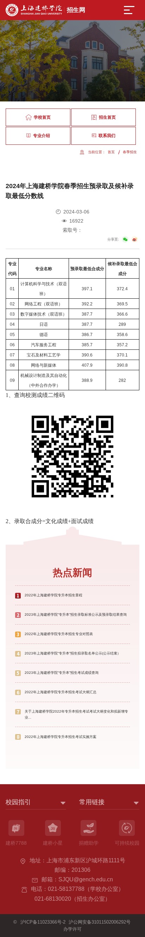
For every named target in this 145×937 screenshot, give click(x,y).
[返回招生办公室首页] (45, 6)
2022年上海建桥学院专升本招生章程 (53, 595)
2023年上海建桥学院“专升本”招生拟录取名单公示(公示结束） (73, 653)
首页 (111, 152)
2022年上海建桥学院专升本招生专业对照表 (59, 634)
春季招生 (130, 152)
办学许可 (72, 929)
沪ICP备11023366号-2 (42, 922)
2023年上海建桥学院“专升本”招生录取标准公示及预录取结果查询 (76, 614)
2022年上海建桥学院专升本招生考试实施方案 (60, 737)
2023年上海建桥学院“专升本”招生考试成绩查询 (62, 673)
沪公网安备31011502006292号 (100, 922)
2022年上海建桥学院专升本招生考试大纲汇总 (60, 692)
